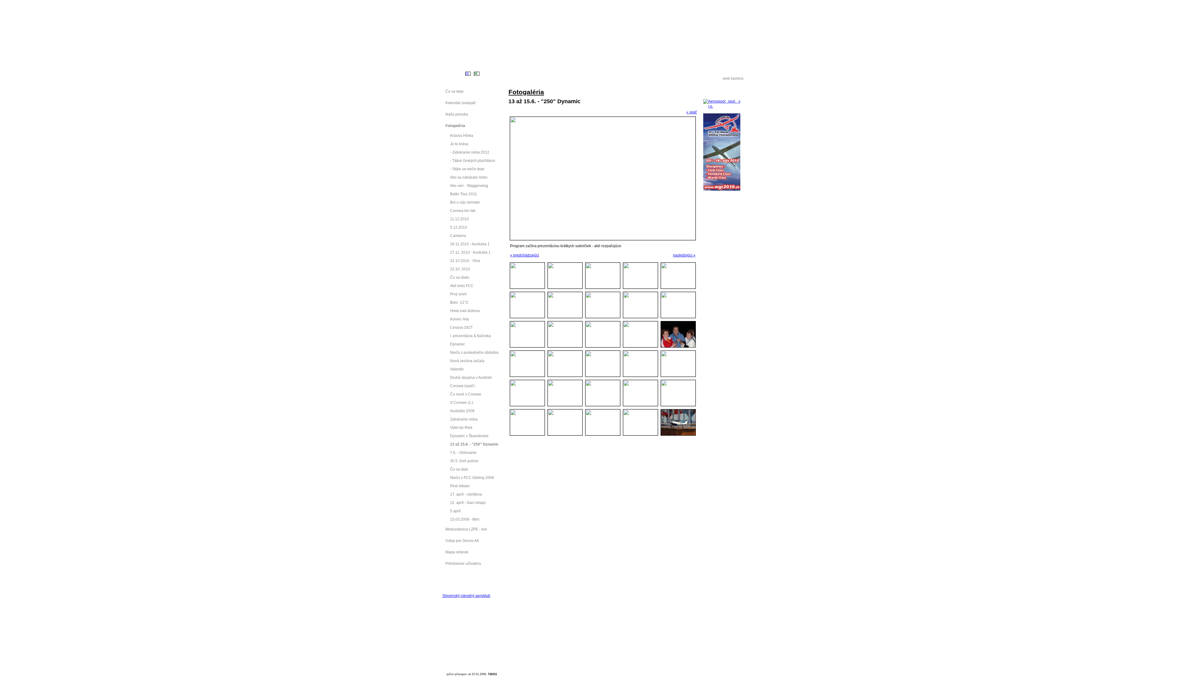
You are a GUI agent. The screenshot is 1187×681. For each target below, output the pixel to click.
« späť (691, 112)
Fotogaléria (526, 91)
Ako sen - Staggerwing (469, 186)
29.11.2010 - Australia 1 (470, 244)
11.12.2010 (459, 219)
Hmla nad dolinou (465, 311)
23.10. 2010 (460, 269)
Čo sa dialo (459, 277)
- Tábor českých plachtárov (472, 161)
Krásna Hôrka (461, 135)
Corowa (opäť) (462, 386)
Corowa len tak (462, 211)
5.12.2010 (458, 227)
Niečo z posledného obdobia (474, 352)
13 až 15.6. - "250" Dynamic (474, 444)
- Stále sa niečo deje (467, 169)
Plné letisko (460, 486)
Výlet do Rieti (461, 427)
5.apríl (455, 511)
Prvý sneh (458, 294)
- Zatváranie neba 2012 (469, 152)
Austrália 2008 (462, 411)
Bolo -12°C (459, 302)
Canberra (458, 236)
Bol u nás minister (465, 202)
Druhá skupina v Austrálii (471, 377)
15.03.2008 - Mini (464, 519)
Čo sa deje (459, 469)
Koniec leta (459, 319)
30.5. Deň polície (464, 461)
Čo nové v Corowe (465, 394)
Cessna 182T (461, 327)
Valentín (457, 369)
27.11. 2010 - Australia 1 (470, 252)
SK (476, 73)
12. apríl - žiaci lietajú (468, 503)
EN (467, 73)
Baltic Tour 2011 (463, 194)
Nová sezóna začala (467, 361)
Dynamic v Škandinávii (469, 436)
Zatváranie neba (464, 419)
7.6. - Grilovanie (463, 452)
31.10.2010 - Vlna (465, 261)
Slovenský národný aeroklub (466, 596)
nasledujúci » (684, 255)
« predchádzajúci (524, 255)
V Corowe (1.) (461, 402)
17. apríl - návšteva (466, 494)
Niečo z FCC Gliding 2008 (472, 478)
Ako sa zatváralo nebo (468, 177)
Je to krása (459, 144)
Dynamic (457, 344)
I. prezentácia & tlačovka (470, 336)
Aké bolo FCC (462, 286)
